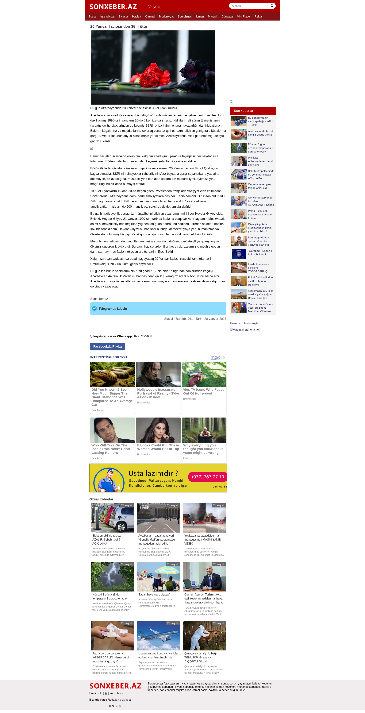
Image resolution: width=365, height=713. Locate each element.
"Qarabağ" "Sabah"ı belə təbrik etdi (260, 252)
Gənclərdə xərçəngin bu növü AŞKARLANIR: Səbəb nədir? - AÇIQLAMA (261, 201)
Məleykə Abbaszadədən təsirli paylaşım (260, 161)
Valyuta (154, 7)
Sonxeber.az (99, 299)
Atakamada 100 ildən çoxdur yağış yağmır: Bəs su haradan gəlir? (261, 294)
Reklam (259, 16)
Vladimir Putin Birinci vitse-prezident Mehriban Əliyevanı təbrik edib (260, 308)
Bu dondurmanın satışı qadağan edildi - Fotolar (260, 121)
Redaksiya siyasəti (119, 699)
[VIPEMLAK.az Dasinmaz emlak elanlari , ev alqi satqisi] (239, 329)
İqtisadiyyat (107, 16)
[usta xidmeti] (160, 477)
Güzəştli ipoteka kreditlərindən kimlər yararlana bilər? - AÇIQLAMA (260, 228)
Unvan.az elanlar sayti (244, 323)
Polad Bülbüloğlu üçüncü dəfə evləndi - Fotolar (261, 214)
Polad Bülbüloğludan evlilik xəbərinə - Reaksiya (260, 281)
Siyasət (123, 16)
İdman (200, 16)
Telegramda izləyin (113, 308)
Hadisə (136, 16)
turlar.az (254, 329)
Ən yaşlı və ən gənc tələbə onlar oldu (260, 186)
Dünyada (227, 16)
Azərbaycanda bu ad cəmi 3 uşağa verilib (260, 132)
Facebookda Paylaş (107, 346)
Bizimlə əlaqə (98, 699)
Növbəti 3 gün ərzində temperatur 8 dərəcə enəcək (260, 148)
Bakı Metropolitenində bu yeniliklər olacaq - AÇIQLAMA (261, 174)
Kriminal (150, 16)
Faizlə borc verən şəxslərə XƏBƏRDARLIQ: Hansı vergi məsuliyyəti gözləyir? (250, 268)
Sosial (92, 16)
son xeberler (167, 690)
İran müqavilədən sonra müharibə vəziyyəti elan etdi (258, 241)
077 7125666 (143, 336)
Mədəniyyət (166, 16)
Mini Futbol (243, 16)
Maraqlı (212, 16)
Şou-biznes (185, 16)
